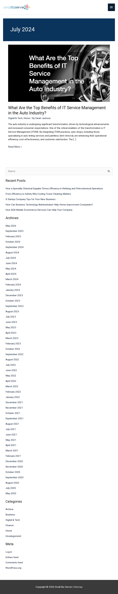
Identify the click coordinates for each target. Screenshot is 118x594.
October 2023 (13, 300)
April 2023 (11, 332)
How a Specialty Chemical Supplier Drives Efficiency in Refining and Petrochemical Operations (54, 188)
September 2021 (15, 418)
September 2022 (15, 354)
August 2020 (12, 482)
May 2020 (11, 493)
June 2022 (11, 370)
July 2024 (11, 258)
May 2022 (11, 375)
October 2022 (13, 349)
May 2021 (11, 440)
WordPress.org (13, 568)
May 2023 (11, 327)
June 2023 (11, 322)
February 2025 (13, 236)
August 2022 (12, 359)
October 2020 (13, 472)
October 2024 (13, 241)
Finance (10, 525)
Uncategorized (13, 536)
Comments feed (14, 562)
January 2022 (13, 397)
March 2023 (12, 338)
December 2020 (14, 461)
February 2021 (13, 456)
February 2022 (13, 391)
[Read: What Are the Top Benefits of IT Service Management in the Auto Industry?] (59, 73)
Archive (9, 509)
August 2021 (12, 424)
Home (27, 118)
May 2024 (11, 268)
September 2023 (15, 306)
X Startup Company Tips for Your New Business (30, 199)
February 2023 (13, 343)
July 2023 (11, 316)
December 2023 (14, 295)
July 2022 (11, 365)
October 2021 (13, 413)
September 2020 (15, 477)
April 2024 (11, 274)
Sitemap (78, 587)
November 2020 (14, 466)
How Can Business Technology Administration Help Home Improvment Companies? (49, 204)
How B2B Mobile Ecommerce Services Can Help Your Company (39, 209)
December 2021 (14, 402)
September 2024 (15, 247)
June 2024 (11, 263)
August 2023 (12, 311)
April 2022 (11, 381)
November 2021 (14, 407)
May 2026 (11, 225)
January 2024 (13, 290)
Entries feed (12, 557)
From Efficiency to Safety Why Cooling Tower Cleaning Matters (38, 194)
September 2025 (15, 231)
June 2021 (11, 434)
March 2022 (12, 386)
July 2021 (11, 429)
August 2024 (12, 252)
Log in (9, 552)
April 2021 (11, 445)
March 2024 (12, 279)
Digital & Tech (15, 118)
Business (10, 514)
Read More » (15, 146)
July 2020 (11, 488)
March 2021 (12, 450)
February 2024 (13, 284)
